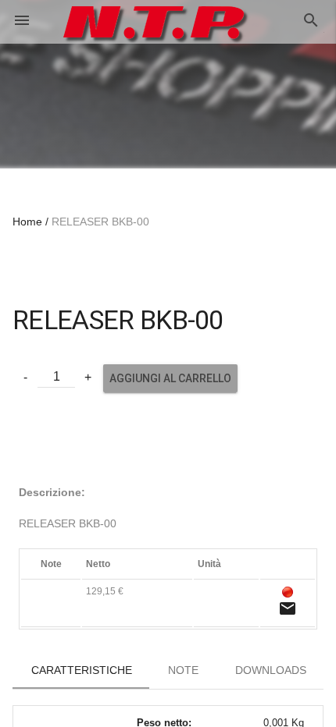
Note (183, 670)
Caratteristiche (81, 670)
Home (27, 221)
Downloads (270, 670)
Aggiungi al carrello (170, 378)
